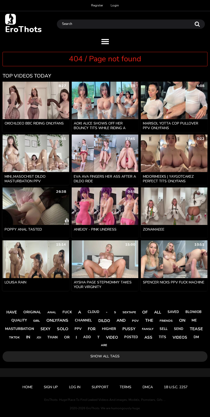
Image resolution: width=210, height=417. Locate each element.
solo (62, 329)
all (157, 312)
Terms (125, 387)
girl (36, 321)
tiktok (14, 337)
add (87, 337)
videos (180, 337)
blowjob (193, 312)
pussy (128, 328)
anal (51, 312)
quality (19, 320)
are (104, 345)
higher (109, 328)
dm (196, 337)
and (121, 320)
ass (148, 337)
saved (173, 312)
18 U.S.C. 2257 (175, 387)
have (11, 312)
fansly (147, 329)
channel (83, 320)
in (28, 337)
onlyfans (57, 320)
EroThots (23, 29)
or (67, 337)
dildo (104, 320)
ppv (78, 329)
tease (196, 329)
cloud (93, 312)
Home (28, 387)
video (112, 337)
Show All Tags (105, 356)
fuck (67, 312)
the (149, 320)
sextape (129, 312)
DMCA (148, 387)
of (145, 312)
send (178, 329)
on (182, 320)
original (32, 312)
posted (131, 337)
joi (39, 337)
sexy (45, 328)
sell (163, 329)
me (194, 320)
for (92, 328)
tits (162, 337)
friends (166, 321)
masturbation (19, 328)
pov (135, 321)
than (52, 337)
